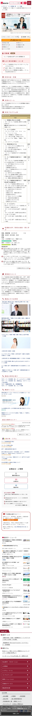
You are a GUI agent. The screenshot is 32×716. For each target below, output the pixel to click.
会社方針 (5, 699)
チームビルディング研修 (23, 379)
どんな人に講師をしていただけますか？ (14, 503)
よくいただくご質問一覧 (21, 505)
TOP (3, 379)
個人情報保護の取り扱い (21, 526)
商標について (18, 701)
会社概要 (5, 696)
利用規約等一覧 (7, 701)
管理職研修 (19, 384)
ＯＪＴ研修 (20, 385)
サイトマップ (7, 704)
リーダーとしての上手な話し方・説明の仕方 (15, 656)
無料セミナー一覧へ (24, 434)
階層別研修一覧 (10, 384)
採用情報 (22, 696)
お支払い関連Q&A (18, 704)
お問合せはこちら (16, 40)
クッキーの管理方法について (20, 708)
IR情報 (14, 696)
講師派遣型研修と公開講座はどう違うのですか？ (16, 501)
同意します (16, 713)
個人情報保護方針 (17, 699)
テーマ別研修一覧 (10, 379)
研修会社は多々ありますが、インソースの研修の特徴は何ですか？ (16, 498)
